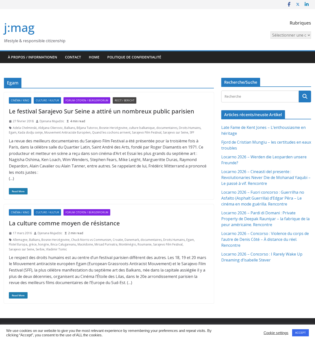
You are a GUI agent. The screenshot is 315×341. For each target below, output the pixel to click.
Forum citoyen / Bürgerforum (86, 100)
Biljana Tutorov (87, 128)
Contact (73, 57)
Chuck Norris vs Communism (91, 240)
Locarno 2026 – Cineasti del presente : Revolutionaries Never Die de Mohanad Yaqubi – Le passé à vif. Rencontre (266, 177)
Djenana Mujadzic (52, 121)
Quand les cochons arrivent (111, 132)
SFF (192, 132)
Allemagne (20, 240)
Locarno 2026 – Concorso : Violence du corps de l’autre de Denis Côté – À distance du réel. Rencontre (265, 239)
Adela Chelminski (25, 128)
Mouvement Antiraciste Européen (67, 132)
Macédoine (85, 244)
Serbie (40, 249)
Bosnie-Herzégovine (113, 128)
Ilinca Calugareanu (63, 244)
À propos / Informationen (32, 57)
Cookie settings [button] (276, 333)
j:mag (19, 27)
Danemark (132, 240)
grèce (33, 244)
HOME (94, 57)
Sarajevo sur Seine (175, 132)
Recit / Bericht (124, 100)
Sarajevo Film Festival (146, 132)
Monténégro (127, 244)
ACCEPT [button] (300, 332)
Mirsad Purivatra (105, 244)
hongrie (43, 244)
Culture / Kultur (47, 100)
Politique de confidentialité (134, 57)
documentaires (166, 128)
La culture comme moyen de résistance (64, 223)
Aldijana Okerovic (50, 128)
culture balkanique (142, 128)
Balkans (69, 128)
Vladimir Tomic (56, 249)
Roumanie (145, 244)
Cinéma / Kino (20, 100)
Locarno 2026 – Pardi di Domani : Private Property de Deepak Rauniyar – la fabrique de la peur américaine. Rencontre (265, 218)
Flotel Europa (18, 244)
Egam (12, 132)
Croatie (118, 240)
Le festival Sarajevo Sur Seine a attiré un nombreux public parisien (101, 111)
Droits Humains (190, 128)
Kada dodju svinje (30, 132)
